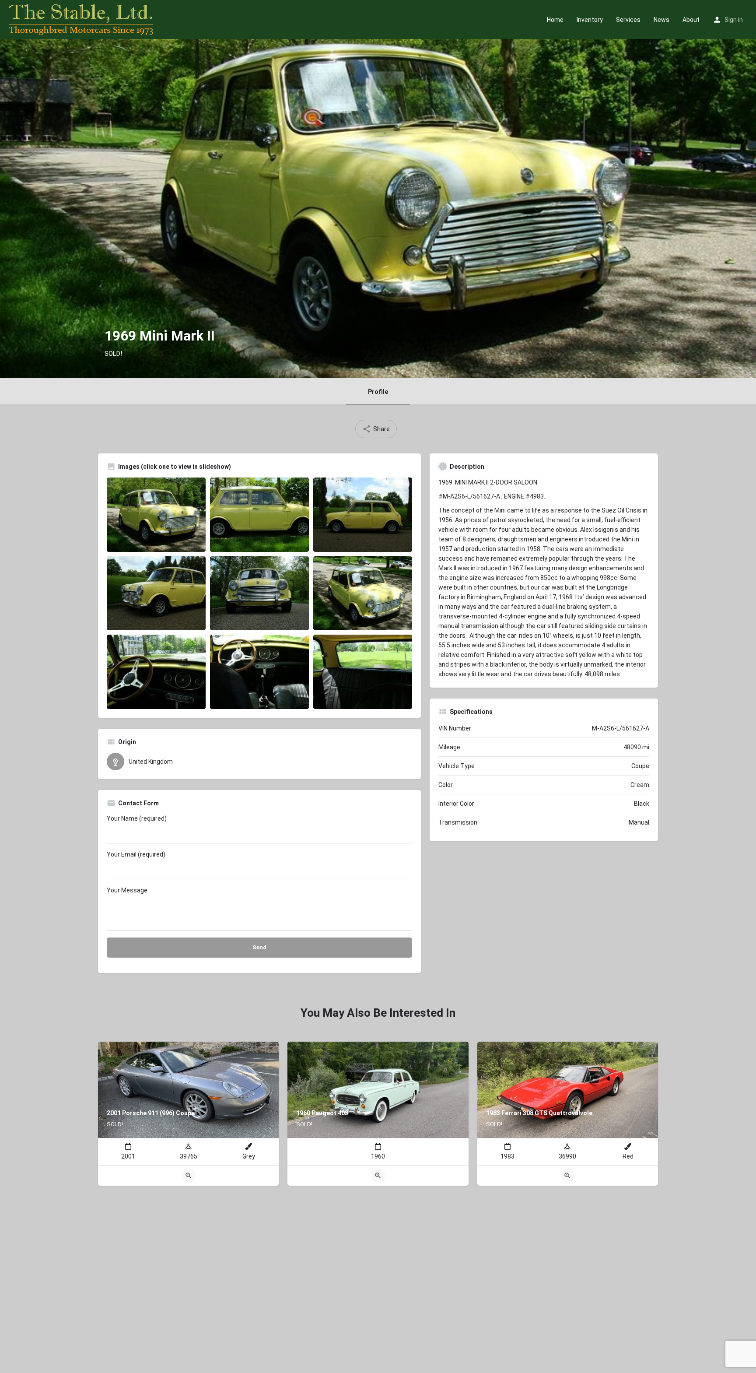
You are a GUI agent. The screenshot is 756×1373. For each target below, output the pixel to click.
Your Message (127, 890)
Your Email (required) (136, 854)
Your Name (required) (137, 818)
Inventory (590, 19)
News (661, 19)
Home (555, 19)
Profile (378, 391)
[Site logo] (82, 18)
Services (628, 19)
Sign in (733, 19)
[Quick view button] (189, 1176)
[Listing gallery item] (156, 515)
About (691, 19)
